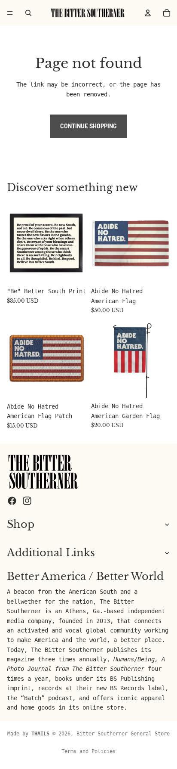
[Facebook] (12, 500)
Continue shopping (88, 126)
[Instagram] (27, 500)
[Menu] (10, 13)
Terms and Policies (88, 751)
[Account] (147, 12)
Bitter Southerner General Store (123, 734)
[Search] (28, 12)
